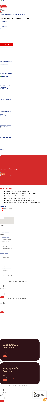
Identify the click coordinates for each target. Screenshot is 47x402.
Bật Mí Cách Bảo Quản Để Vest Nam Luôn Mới (16, 14)
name (4, 351)
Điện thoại (4, 377)
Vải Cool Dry (2, 149)
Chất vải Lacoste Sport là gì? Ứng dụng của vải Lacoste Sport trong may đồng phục (5, 113)
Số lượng (1, 398)
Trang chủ (2, 14)
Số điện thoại (2, 288)
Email (1, 291)
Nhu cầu (1, 308)
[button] (3, 5)
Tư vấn (6, 14)
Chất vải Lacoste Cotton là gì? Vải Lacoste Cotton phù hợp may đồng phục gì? (6, 99)
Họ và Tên (1, 285)
